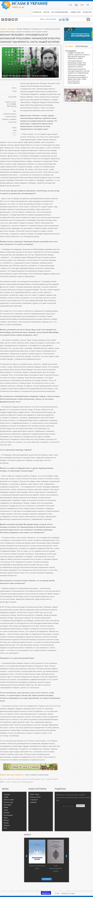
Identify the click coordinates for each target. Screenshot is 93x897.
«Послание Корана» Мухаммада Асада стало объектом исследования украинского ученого (77, 63)
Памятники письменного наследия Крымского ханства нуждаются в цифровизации (78, 71)
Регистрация (51, 19)
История (6, 823)
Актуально (7, 794)
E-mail (14, 91)
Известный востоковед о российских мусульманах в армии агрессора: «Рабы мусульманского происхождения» (78, 79)
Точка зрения (7, 805)
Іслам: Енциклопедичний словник (55, 868)
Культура (87, 12)
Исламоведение (59, 12)
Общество (75, 12)
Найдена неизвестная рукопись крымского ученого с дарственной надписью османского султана (79, 55)
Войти (42, 19)
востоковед (12, 122)
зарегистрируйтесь (17, 775)
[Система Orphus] (46, 894)
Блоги (46, 12)
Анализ (6, 810)
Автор (14, 127)
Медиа (5, 818)
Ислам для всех (34, 797)
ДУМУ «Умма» (34, 794)
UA (70, 5)
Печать (14, 88)
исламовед (12, 119)
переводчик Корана (9, 114)
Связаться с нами (68, 893)
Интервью (11, 29)
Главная (36, 12)
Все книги (46, 879)
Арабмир (32, 802)
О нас (57, 893)
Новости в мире (8, 802)
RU (76, 5)
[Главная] (24, 5)
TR (87, 5)
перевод (8, 116)
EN (82, 5)
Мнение (6, 807)
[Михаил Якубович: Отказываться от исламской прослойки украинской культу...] (30, 77)
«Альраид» (33, 799)
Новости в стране (9, 799)
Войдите (3, 775)
